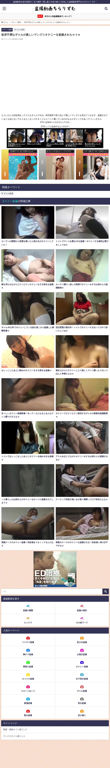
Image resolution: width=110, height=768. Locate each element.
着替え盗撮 (28, 667)
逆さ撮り (82, 715)
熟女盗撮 (28, 715)
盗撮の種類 (28, 610)
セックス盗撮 (28, 679)
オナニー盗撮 (7, 29)
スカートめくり (28, 691)
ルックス (28, 623)
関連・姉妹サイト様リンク (15, 729)
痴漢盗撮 (28, 703)
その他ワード (82, 623)
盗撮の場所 (82, 610)
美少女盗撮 (82, 642)
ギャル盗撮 (20, 29)
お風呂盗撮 (82, 654)
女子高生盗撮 (82, 679)
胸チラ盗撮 (28, 654)
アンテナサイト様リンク (14, 736)
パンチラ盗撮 (28, 642)
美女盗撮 (82, 703)
